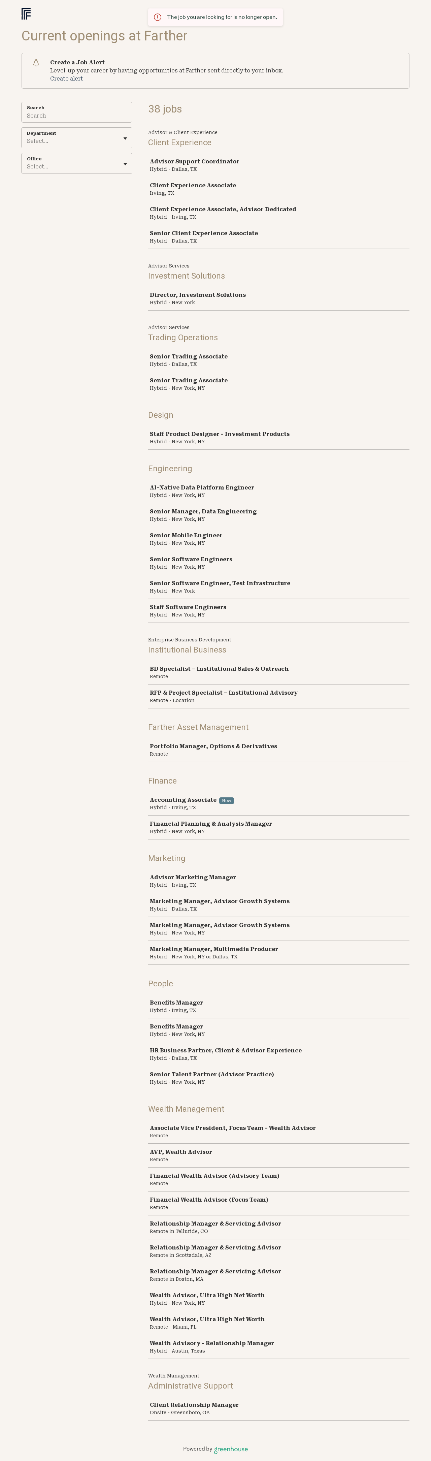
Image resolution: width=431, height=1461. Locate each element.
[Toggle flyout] (125, 138)
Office (34, 158)
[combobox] (27, 141)
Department (41, 133)
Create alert (66, 78)
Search (35, 107)
